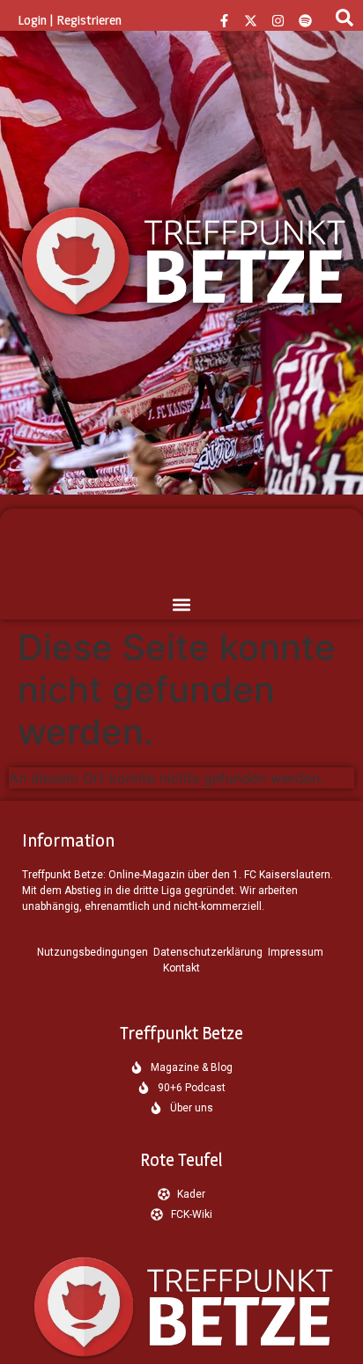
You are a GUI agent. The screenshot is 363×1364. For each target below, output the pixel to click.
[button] (181, 605)
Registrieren (89, 19)
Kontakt (181, 968)
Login (32, 19)
